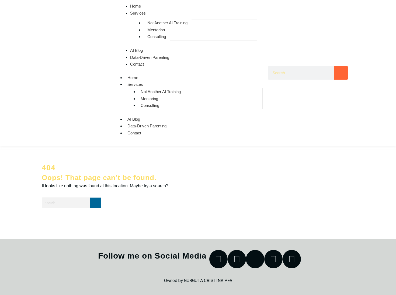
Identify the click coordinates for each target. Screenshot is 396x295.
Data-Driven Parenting (149, 57)
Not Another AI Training (167, 23)
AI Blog (136, 50)
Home (132, 77)
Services (138, 13)
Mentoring (156, 30)
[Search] (341, 73)
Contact (137, 64)
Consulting (156, 36)
